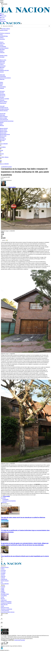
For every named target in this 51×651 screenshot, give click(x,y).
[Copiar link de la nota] (1, 236)
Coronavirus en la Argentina (9, 500)
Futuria (1, 42)
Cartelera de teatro (4, 109)
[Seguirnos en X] (1, 619)
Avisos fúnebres (4, 116)
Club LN (3, 19)
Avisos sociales (3, 118)
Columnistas (3, 76)
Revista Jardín (3, 136)
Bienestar (2, 67)
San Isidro (3, 498)
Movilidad (2, 49)
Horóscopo (2, 95)
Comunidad (2, 66)
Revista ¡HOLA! (3, 130)
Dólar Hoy (2, 43)
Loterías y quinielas (4, 98)
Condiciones (17, 640)
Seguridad (2, 61)
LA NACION (4, 166)
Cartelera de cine (4, 107)
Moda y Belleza (3, 101)
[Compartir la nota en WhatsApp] (3, 234)
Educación (2, 63)
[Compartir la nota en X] (3, 238)
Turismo (2, 92)
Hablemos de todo (4, 70)
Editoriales (2, 75)
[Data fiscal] (2, 648)
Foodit (2, 17)
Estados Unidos (3, 55)
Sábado (2, 122)
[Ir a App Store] (4, 634)
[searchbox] (25, 26)
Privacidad (22, 640)
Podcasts (2, 100)
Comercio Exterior (4, 48)
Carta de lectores (4, 119)
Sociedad (9, 166)
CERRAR (1, 0)
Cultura (1, 64)
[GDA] (4, 644)
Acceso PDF (2, 113)
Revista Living (3, 133)
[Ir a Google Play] (4, 631)
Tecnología (2, 94)
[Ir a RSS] (1, 627)
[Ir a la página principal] (25, 12)
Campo (1, 45)
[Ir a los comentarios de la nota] (3, 232)
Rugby (1, 83)
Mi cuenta (3, 21)
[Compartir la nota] (1, 234)
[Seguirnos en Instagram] (1, 623)
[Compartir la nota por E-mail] (4, 238)
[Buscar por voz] (49, 26)
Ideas (1, 124)
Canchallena (3, 86)
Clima (1, 34)
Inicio (2, 14)
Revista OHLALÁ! (4, 128)
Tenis (1, 85)
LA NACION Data (4, 36)
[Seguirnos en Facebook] (1, 615)
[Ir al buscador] (2, 6)
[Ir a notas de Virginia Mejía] (25, 183)
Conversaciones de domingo (6, 121)
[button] (25, 93)
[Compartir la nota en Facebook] (1, 238)
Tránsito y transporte (5, 33)
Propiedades (3, 46)
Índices (1, 51)
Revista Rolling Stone (5, 134)
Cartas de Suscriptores (5, 77)
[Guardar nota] (1, 232)
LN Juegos (2, 91)
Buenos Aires (3, 60)
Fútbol (1, 82)
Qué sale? (2, 106)
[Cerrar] (21, 23)
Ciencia (1, 69)
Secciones (3, 16)
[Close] (1, 558)
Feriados (2, 97)
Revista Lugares (3, 131)
